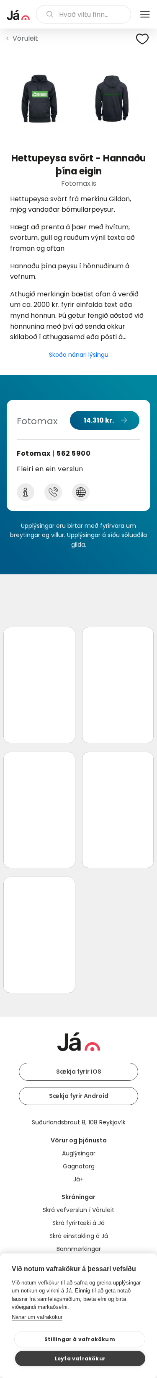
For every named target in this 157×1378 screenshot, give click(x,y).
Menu (145, 14)
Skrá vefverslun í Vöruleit (78, 1210)
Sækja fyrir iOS (78, 1071)
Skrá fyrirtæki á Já (78, 1223)
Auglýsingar (78, 1153)
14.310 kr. (99, 420)
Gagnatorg (79, 1166)
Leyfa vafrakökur (80, 1358)
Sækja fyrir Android (78, 1096)
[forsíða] (18, 15)
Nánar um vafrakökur (37, 1317)
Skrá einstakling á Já (78, 1236)
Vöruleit (25, 38)
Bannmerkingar (79, 1249)
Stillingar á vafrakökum (79, 1339)
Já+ (78, 1179)
